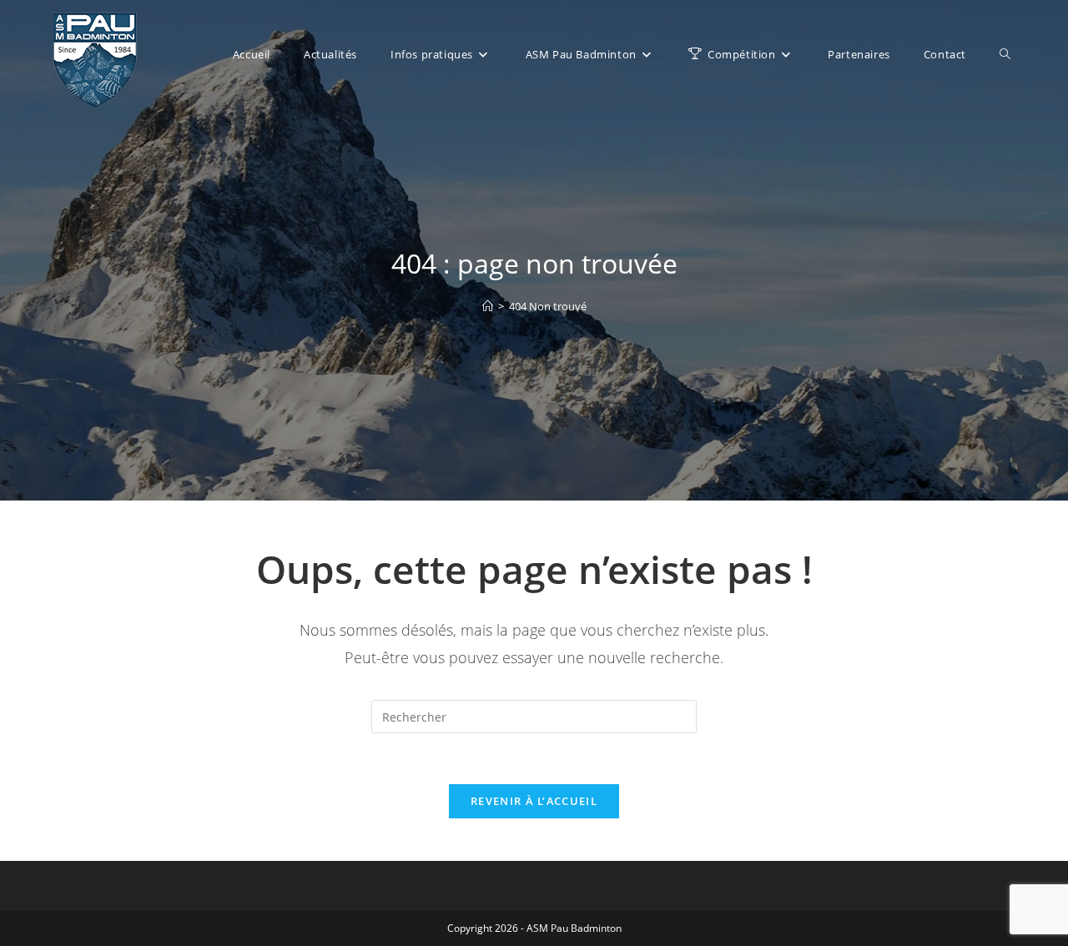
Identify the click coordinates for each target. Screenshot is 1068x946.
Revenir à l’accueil (534, 800)
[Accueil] (487, 306)
